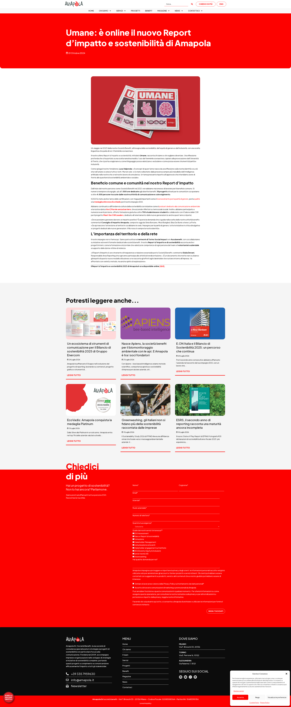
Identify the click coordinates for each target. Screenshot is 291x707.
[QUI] (161, 266)
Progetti (135, 11)
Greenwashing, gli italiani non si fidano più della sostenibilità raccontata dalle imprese (143, 424)
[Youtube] (185, 677)
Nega (257, 697)
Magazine (162, 11)
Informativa (178, 597)
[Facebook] (180, 677)
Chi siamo (103, 11)
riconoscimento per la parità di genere (172, 199)
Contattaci (194, 11)
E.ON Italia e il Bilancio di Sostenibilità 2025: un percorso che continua (198, 347)
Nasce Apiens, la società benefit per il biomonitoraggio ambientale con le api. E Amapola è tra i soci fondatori (145, 349)
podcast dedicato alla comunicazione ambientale (179, 206)
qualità (197, 199)
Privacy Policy (264, 702)
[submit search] (192, 4)
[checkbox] (178, 545)
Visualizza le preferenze (277, 697)
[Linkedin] (195, 677)
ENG (221, 4)
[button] (286, 674)
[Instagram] (190, 677)
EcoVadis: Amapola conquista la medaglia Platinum (89, 422)
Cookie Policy (254, 702)
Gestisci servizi (238, 691)
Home (91, 11)
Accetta (240, 697)
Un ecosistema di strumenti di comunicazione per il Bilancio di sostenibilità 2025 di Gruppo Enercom (89, 349)
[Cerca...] (176, 4)
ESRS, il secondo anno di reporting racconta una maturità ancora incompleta (198, 424)
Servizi (119, 11)
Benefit (148, 11)
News (177, 11)
